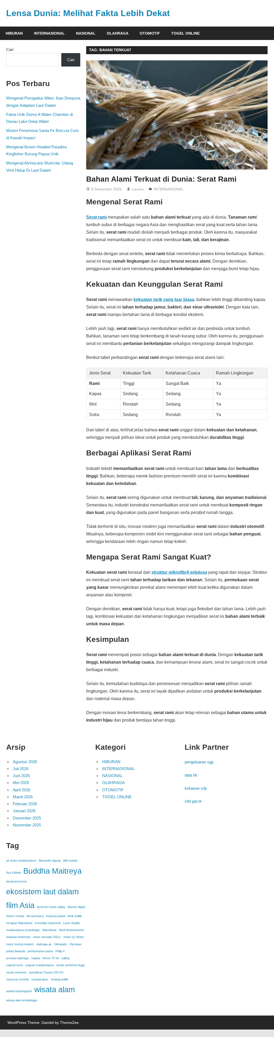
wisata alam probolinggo (21, 1000)
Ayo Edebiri (13, 872)
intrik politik (75, 916)
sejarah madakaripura (39, 965)
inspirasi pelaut (55, 916)
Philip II (59, 951)
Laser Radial (71, 923)
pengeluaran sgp (199, 762)
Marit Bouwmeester (71, 930)
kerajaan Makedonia (19, 923)
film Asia (20, 905)
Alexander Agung (49, 860)
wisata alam (54, 989)
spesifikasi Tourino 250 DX (46, 972)
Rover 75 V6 (51, 958)
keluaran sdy (196, 788)
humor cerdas (15, 916)
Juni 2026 (21, 775)
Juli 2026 (20, 768)
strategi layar (39, 979)
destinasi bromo (16, 881)
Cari (9, 49)
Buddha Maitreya (52, 870)
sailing (65, 958)
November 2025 (27, 825)
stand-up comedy (17, 979)
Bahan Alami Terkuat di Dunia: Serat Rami (161, 179)
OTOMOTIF (150, 33)
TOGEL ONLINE (185, 33)
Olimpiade (60, 944)
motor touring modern (20, 944)
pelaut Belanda (15, 951)
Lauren (138, 189)
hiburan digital (76, 907)
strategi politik (59, 979)
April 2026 (21, 790)
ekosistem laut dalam (42, 891)
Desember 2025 (27, 818)
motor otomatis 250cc (47, 937)
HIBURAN (14, 33)
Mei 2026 (21, 782)
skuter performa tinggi (70, 965)
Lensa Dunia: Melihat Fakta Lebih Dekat (88, 13)
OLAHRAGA (117, 33)
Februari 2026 (25, 803)
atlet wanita (70, 860)
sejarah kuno (14, 965)
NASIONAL (86, 33)
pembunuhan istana (40, 951)
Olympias (75, 944)
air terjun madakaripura (21, 860)
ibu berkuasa (35, 916)
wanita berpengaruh (19, 991)
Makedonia (49, 930)
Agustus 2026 (25, 761)
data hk (191, 775)
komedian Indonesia (48, 923)
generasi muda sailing (51, 907)
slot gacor (193, 801)
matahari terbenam (18, 937)
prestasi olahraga (17, 958)
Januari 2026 (24, 810)
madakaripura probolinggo (23, 930)
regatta (35, 958)
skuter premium (16, 972)
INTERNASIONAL (49, 33)
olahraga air (44, 944)
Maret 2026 (23, 797)
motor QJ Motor (73, 937)
